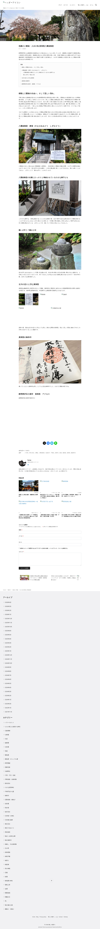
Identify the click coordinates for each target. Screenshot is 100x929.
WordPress (59, 927)
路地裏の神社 (9, 881)
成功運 (7, 803)
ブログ (60, 5)
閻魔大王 (7, 897)
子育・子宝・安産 (10, 775)
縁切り (7, 860)
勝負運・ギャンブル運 (11, 759)
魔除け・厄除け (9, 909)
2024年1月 (8, 699)
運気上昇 (7, 885)
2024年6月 (8, 679)
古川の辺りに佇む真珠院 (28, 78)
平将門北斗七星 (9, 791)
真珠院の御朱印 (26, 81)
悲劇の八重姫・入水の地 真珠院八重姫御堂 (21, 590)
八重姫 (36, 452)
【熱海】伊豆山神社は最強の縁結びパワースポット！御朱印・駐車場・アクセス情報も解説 (39, 577)
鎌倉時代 (73, 452)
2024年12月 (8, 655)
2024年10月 (8, 663)
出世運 (7, 747)
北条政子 (47, 452)
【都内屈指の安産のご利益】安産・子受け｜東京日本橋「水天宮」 (49, 515)
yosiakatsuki (49, 927)
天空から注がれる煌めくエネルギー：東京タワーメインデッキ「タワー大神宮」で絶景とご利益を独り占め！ (63, 577)
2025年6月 (8, 631)
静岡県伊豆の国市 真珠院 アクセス (31, 84)
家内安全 (7, 783)
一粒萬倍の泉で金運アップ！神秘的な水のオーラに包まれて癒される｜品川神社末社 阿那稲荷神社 (28, 516)
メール (21, 536)
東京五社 (7, 824)
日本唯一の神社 (9, 816)
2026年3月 (8, 606)
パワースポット (9, 722)
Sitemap (66, 917)
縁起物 (7, 864)
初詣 (6, 751)
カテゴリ (66, 5)
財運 (6, 876)
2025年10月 (8, 626)
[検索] (96, 5)
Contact (61, 917)
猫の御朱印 (8, 840)
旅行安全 (7, 812)
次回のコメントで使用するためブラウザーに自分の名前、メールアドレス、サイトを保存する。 (44, 548)
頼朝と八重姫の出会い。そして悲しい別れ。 (33, 67)
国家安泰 (7, 767)
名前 (20, 530)
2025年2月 (8, 647)
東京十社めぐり (9, 828)
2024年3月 (8, 691)
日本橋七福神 (9, 820)
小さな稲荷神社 (9, 787)
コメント (21, 551)
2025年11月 (8, 622)
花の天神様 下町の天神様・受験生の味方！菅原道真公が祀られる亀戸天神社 (71, 515)
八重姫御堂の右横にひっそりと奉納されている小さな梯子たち (39, 72)
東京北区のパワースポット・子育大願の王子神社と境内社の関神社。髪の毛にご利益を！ (49, 496)
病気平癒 (7, 856)
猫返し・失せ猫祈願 (11, 844)
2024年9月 (8, 667)
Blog (37, 917)
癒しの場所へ (52, 924)
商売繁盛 (7, 763)
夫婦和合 (7, 771)
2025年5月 (8, 635)
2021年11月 (8, 712)
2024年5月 (8, 683)
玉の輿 (7, 848)
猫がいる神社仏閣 (10, 836)
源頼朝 (64, 452)
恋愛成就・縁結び (10, 799)
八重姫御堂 (42, 452)
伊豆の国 (31, 452)
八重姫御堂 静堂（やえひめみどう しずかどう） (35, 70)
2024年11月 (8, 659)
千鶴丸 (52, 452)
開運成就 (7, 893)
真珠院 (68, 452)
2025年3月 (8, 643)
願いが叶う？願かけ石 (29, 74)
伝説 (6, 739)
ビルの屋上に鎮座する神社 (12, 726)
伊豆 (27, 452)
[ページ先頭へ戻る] (51, 881)
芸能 (6, 872)
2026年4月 (8, 602)
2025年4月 (8, 639)
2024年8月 (8, 671)
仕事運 (7, 735)
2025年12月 (8, 618)
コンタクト (72, 5)
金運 (6, 889)
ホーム (91, 5)
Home (4, 590)
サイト (20, 542)
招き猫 (7, 808)
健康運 (7, 743)
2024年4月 (8, 687)
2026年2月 (8, 610)
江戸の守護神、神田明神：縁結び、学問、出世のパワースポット (71, 495)
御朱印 (24, 48)
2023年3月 (8, 704)
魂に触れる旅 (9, 905)
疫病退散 (7, 852)
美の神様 (7, 868)
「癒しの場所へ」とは (82, 5)
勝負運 (7, 755)
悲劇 (60, 452)
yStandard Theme (42, 927)
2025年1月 (8, 651)
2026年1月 (8, 614)
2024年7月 (8, 675)
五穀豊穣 (7, 731)
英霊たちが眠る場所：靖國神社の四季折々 (28, 495)
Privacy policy (43, 917)
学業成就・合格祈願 (11, 779)
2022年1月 (8, 708)
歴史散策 (7, 832)
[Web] (28, 464)
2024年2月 (8, 695)
